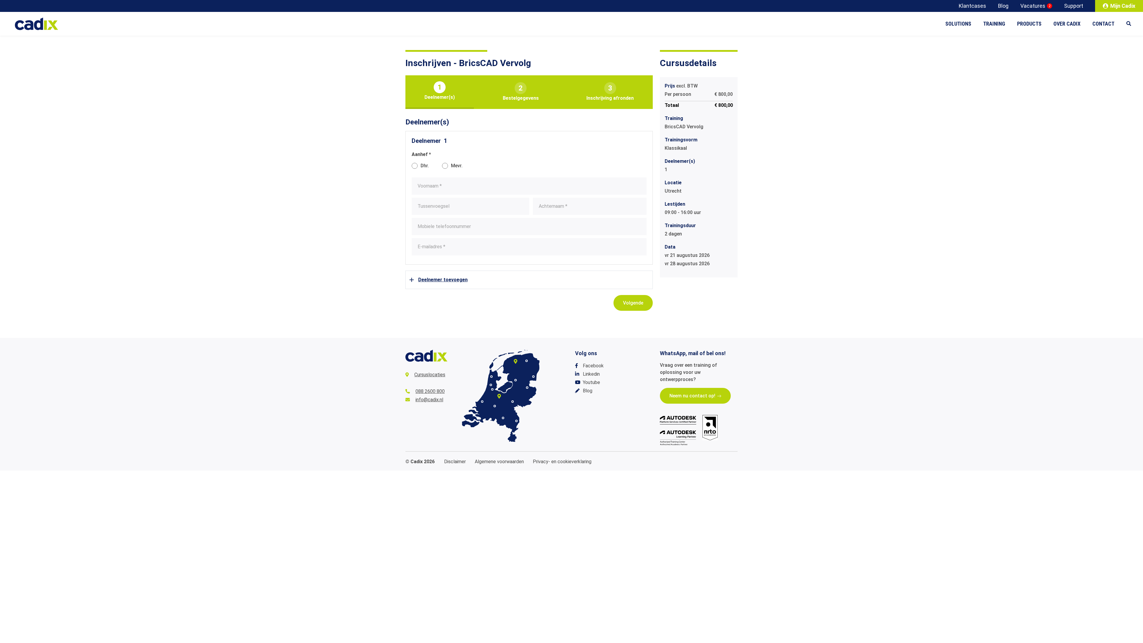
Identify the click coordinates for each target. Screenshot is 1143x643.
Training (994, 24)
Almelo (527, 387)
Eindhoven (503, 418)
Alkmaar (491, 376)
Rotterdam (482, 401)
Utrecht (499, 396)
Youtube (591, 382)
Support (1073, 6)
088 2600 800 (430, 391)
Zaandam (490, 385)
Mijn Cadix (1122, 6)
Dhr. (425, 165)
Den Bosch (494, 406)
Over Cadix (1066, 24)
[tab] (439, 92)
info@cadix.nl (429, 399)
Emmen (533, 376)
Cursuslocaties (429, 374)
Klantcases (972, 6)
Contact (1103, 24)
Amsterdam (492, 389)
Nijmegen (512, 401)
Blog (1003, 6)
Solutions (958, 24)
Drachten (516, 361)
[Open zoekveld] (1131, 23)
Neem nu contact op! (692, 396)
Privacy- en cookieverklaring (562, 461)
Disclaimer (455, 461)
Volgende (633, 303)
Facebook (593, 366)
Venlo (516, 421)
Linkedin (591, 374)
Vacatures (1035, 6)
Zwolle (515, 380)
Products (1029, 24)
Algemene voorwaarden (499, 461)
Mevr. (457, 165)
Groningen (526, 360)
